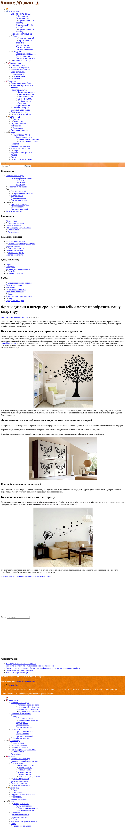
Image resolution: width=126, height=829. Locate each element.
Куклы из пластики (24, 137)
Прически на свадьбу (25, 58)
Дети (15, 36)
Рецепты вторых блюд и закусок (21, 244)
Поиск (3, 164)
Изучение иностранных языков (19, 296)
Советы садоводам (19, 130)
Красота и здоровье (20, 67)
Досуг (15, 150)
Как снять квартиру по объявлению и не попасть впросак (30, 666)
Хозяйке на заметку (22, 61)
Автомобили (16, 79)
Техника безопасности (28, 142)
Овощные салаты (26, 94)
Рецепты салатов (19, 90)
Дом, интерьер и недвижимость (14, 317)
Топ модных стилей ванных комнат (21, 664)
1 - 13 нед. (20, 180)
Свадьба (17, 52)
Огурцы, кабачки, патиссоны (18, 125)
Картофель (18, 128)
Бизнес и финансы (21, 70)
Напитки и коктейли (22, 114)
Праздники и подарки (22, 159)
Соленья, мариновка (20, 110)
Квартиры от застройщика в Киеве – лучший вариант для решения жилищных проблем (43, 668)
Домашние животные (20, 146)
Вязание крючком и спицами (20, 283)
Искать (27, 166)
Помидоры (18, 121)
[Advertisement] (63, 596)
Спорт (13, 157)
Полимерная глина (21, 135)
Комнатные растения (20, 148)
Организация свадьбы (26, 54)
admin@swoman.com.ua (25, 681)
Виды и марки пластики (28, 139)
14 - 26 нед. (20, 182)
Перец (16, 119)
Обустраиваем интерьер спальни (19, 670)
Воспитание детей (26, 38)
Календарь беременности (22, 17)
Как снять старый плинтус (17, 672)
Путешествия (19, 76)
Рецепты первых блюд (21, 83)
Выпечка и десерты (20, 112)
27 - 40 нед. (20, 185)
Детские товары (23, 47)
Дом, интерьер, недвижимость (18, 73)
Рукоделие (16, 144)
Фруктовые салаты (26, 92)
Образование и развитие (24, 42)
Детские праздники (24, 49)
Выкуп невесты (23, 56)
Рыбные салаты (25, 101)
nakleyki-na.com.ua (8, 343)
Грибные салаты (25, 97)
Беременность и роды (21, 14)
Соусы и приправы (21, 108)
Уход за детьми (22, 45)
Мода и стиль (19, 65)
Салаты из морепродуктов (23, 104)
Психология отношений (21, 34)
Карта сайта (13, 685)
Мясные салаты (25, 99)
